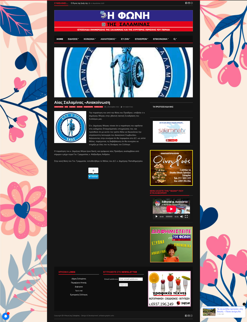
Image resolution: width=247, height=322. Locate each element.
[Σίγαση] (181, 216)
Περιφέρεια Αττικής (78, 283)
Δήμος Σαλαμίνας (79, 279)
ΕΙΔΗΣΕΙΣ (73, 39)
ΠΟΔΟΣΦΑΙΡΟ (88, 107)
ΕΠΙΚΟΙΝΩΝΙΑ (160, 39)
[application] (171, 209)
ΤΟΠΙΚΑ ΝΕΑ (98, 107)
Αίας (66, 107)
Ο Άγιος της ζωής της (79, 3)
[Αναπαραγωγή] (156, 216)
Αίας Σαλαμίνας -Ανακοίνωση (82, 102)
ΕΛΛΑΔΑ (79, 107)
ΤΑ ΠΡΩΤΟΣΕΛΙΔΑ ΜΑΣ (163, 107)
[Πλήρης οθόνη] (186, 216)
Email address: (111, 279)
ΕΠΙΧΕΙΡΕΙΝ (141, 39)
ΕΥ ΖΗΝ (125, 39)
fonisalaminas (128, 107)
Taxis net (78, 291)
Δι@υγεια (79, 287)
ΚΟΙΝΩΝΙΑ (89, 39)
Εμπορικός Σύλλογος (78, 295)
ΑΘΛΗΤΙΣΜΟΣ (108, 39)
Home (60, 39)
